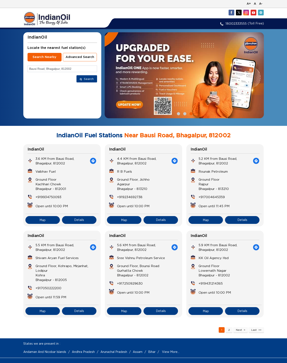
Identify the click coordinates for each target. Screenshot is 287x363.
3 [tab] (191, 113)
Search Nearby (44, 57)
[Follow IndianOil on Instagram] (246, 12)
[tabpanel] (184, 75)
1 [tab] (178, 113)
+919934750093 (48, 197)
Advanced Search (80, 57)
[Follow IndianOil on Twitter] (239, 12)
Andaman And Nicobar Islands (44, 351)
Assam (137, 351)
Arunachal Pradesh (113, 351)
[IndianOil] (53, 18)
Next (239, 329)
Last (254, 329)
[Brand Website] (261, 12)
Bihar (151, 351)
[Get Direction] (93, 160)
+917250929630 (130, 283)
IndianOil (36, 149)
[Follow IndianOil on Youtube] (253, 12)
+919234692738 (129, 197)
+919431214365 (211, 283)
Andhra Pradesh (83, 351)
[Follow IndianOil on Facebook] (231, 12)
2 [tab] (184, 113)
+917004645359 (212, 197)
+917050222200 (48, 288)
